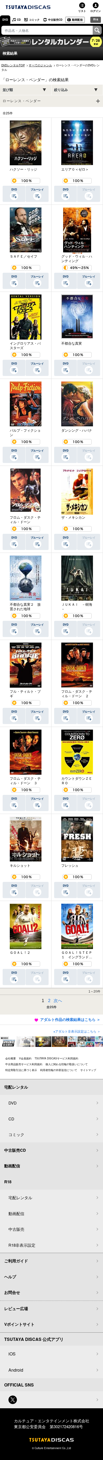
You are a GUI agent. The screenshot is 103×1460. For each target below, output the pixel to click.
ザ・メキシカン (73, 517)
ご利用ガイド (16, 1261)
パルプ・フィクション (25, 432)
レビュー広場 (16, 1308)
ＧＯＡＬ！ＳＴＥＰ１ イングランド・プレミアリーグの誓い (76, 954)
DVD (5, 19)
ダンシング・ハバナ (76, 430)
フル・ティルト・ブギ (25, 693)
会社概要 (10, 1058)
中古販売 (16, 1229)
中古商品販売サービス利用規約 (23, 1064)
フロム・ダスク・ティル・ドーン (25, 519)
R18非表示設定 (21, 1245)
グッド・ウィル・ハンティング (76, 258)
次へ (58, 1000)
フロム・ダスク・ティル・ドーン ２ (76, 693)
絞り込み (61, 90)
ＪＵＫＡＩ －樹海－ (76, 606)
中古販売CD (55, 19)
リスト (82, 11)
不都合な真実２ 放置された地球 (25, 606)
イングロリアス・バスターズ (25, 345)
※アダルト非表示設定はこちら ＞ (76, 1031)
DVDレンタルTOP (13, 65)
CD (19, 19)
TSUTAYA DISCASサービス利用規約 (56, 1058)
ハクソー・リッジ (23, 169)
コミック (34, 19)
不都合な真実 (71, 343)
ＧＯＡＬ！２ (20, 952)
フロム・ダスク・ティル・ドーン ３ (25, 780)
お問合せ (12, 1292)
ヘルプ (10, 1277)
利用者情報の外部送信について (58, 1070)
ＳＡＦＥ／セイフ (23, 256)
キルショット (20, 865)
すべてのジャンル (40, 65)
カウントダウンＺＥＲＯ (76, 780)
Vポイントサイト (19, 1324)
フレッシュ (69, 865)
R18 (95, 19)
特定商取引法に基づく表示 (21, 1070)
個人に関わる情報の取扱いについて (66, 1064)
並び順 (8, 90)
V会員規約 (25, 1058)
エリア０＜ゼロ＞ (75, 169)
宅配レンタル (20, 1197)
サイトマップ (88, 1070)
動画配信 (77, 19)
